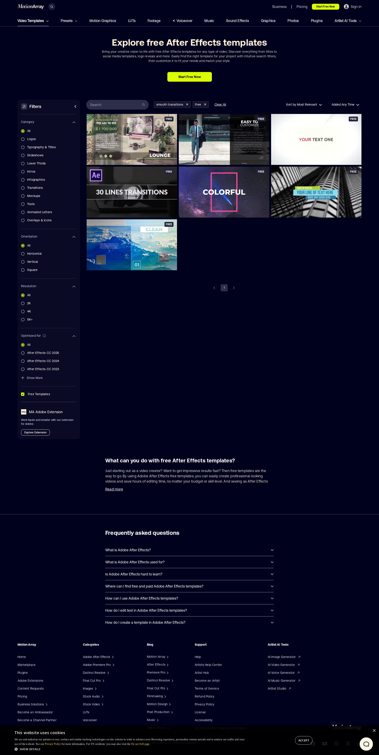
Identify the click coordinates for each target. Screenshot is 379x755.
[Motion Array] (167, 656)
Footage (154, 21)
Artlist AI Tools (346, 21)
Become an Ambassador (35, 712)
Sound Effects (237, 21)
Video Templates (31, 21)
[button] (129, 749)
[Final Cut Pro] (167, 688)
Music (209, 21)
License (200, 712)
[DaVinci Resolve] (172, 680)
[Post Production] (171, 712)
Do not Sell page (140, 744)
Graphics (268, 21)
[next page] (233, 287)
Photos (293, 21)
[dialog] (189, 740)
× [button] (374, 730)
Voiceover (184, 21)
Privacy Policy (205, 704)
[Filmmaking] (164, 696)
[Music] (157, 720)
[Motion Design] (169, 704)
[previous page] (214, 287)
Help (198, 657)
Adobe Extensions (30, 680)
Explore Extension (35, 432)
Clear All (220, 104)
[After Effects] (167, 664)
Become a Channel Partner (37, 720)
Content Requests (31, 688)
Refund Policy (205, 696)
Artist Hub (202, 672)
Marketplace (27, 665)
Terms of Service (207, 688)
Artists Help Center (208, 665)
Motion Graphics (102, 21)
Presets (67, 21)
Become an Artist (207, 680)
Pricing (22, 696)
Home (22, 657)
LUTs (132, 21)
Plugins (317, 21)
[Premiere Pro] (167, 672)
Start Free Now (325, 6)
